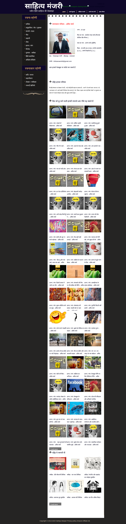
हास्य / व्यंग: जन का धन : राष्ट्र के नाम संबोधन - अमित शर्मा (92, 353)
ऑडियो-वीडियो (30, 60)
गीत (27, 35)
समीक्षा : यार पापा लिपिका (74, 475)
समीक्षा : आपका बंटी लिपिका (74, 497)
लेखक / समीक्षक (31, 82)
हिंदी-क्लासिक (30, 56)
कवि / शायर (29, 75)
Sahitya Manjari (61, 521)
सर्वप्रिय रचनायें (81, 11)
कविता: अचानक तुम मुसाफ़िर (57, 497)
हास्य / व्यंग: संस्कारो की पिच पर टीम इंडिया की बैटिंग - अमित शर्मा (75, 285)
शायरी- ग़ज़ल (30, 31)
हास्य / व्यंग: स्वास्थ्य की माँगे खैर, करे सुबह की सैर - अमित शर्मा (92, 239)
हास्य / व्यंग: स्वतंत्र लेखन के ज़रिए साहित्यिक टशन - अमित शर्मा (57, 399)
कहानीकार (29, 78)
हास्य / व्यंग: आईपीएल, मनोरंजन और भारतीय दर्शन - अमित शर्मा (92, 422)
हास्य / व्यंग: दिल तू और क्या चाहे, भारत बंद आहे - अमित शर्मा (57, 262)
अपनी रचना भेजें (92, 11)
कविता (28, 24)
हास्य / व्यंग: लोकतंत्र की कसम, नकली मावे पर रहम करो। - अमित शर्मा (74, 308)
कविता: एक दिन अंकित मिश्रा (92, 497)
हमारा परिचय (102, 11)
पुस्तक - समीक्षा (31, 53)
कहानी (28, 38)
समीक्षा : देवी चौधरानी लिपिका (57, 475)
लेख (27, 42)
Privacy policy (71, 521)
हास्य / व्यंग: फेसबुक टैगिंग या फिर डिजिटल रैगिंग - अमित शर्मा (92, 376)
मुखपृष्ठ (63, 11)
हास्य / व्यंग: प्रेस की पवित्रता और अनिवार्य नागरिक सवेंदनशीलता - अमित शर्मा (92, 399)
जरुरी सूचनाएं (72, 11)
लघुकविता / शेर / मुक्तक (33, 28)
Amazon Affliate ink (83, 521)
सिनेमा (28, 49)
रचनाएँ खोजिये (30, 85)
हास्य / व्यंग (29, 46)
